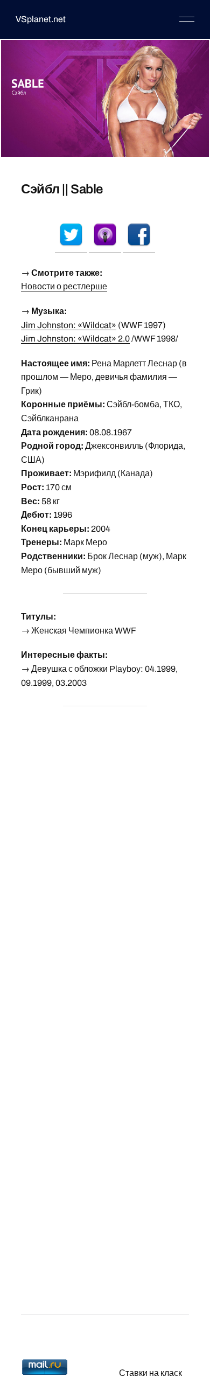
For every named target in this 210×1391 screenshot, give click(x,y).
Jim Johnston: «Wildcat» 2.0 (75, 338)
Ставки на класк (150, 1373)
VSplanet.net (41, 19)
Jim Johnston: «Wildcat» (68, 325)
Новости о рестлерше (64, 286)
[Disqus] (105, 850)
